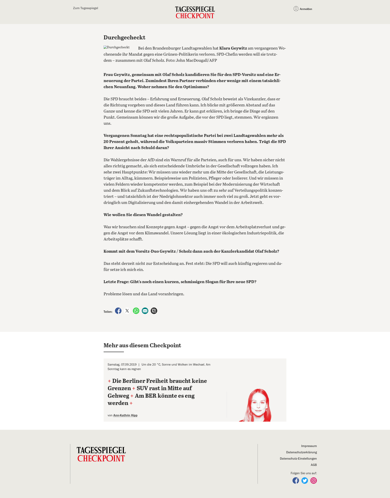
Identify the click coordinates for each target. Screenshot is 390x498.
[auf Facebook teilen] (118, 310)
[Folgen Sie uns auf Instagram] (313, 480)
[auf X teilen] (127, 310)
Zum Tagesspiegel (85, 8)
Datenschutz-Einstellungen (298, 458)
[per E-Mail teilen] (145, 310)
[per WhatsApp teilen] (136, 310)
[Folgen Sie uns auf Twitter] (305, 480)
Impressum (309, 446)
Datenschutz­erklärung (301, 452)
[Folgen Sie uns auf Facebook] (296, 480)
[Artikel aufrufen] (154, 310)
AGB (314, 465)
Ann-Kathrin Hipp (125, 415)
